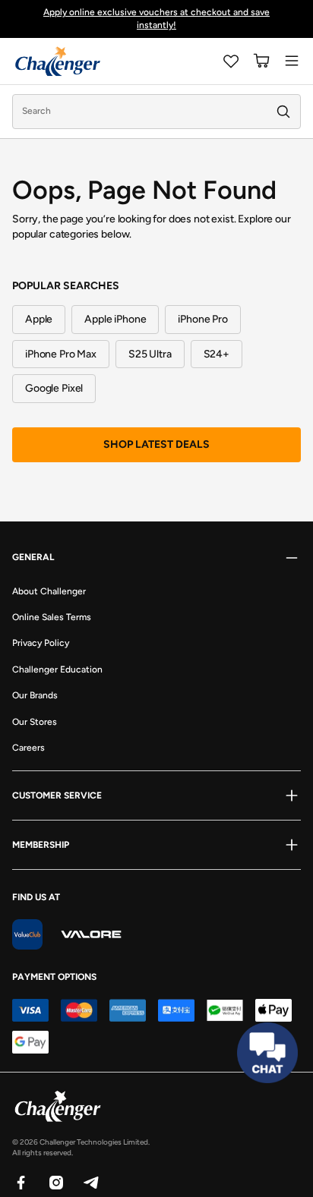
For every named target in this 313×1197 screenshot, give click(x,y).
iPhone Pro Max (60, 354)
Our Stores (34, 722)
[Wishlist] (231, 61)
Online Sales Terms (51, 617)
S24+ (216, 354)
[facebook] (20, 1181)
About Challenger (49, 591)
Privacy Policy (40, 643)
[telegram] (90, 1181)
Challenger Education (57, 669)
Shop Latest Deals (156, 444)
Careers (28, 747)
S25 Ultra (150, 354)
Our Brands (35, 695)
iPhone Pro (203, 319)
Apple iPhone (115, 319)
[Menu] (292, 61)
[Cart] (261, 61)
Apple (38, 319)
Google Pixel (54, 388)
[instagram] (55, 1181)
